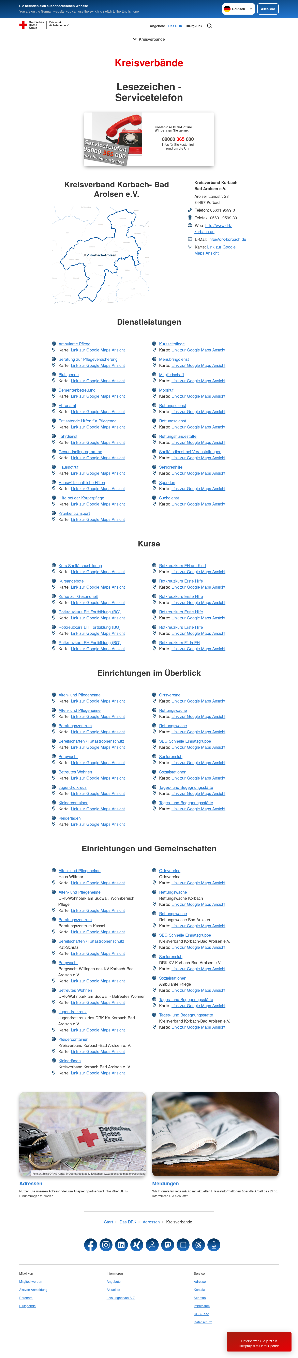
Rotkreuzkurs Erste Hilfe (181, 581)
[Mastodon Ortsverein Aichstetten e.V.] (167, 1244)
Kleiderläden (70, 818)
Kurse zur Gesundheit (78, 596)
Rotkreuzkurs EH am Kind (182, 565)
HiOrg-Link (194, 26)
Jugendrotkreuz (73, 787)
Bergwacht (68, 756)
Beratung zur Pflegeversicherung (88, 359)
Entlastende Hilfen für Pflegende (88, 421)
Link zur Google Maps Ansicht (215, 250)
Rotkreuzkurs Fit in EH (179, 642)
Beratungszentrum (75, 725)
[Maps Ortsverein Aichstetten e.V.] (152, 1244)
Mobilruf (166, 390)
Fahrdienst (68, 436)
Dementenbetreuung (77, 390)
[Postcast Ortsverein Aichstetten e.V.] (213, 1244)
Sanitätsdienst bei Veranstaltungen (190, 451)
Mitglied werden (30, 1281)
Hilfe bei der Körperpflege (81, 498)
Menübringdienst (174, 359)
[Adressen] (82, 1134)
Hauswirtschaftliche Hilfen (82, 482)
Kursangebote (71, 581)
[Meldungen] (215, 1134)
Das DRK (175, 26)
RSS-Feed (201, 1314)
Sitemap (200, 1297)
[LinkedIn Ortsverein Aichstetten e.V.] (121, 1244)
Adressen (30, 1183)
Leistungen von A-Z (121, 1297)
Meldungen (165, 1183)
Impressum (202, 1305)
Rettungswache (173, 710)
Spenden (167, 482)
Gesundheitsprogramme (80, 451)
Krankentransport (74, 513)
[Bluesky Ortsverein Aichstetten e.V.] (183, 1244)
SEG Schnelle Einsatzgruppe (185, 741)
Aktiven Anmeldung (33, 1289)
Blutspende (69, 374)
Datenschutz (203, 1322)
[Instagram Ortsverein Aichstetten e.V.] (106, 1244)
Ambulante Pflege (74, 344)
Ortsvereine (169, 695)
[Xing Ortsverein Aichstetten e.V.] (136, 1244)
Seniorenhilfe (170, 467)
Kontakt (199, 1289)
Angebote (157, 26)
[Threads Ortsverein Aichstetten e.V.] (198, 1244)
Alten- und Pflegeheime (80, 695)
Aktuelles (113, 1289)
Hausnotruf (68, 467)
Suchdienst (169, 498)
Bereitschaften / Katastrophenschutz (91, 741)
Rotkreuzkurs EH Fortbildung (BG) (90, 612)
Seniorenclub (170, 756)
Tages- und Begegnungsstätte (186, 787)
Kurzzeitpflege (172, 344)
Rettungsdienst (172, 405)
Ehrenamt (67, 405)
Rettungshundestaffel (178, 436)
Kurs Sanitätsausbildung (80, 565)
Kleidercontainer (73, 802)
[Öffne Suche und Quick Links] (209, 26)
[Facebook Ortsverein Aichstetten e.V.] (90, 1244)
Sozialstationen (172, 772)
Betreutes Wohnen (75, 772)
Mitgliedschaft (171, 374)
